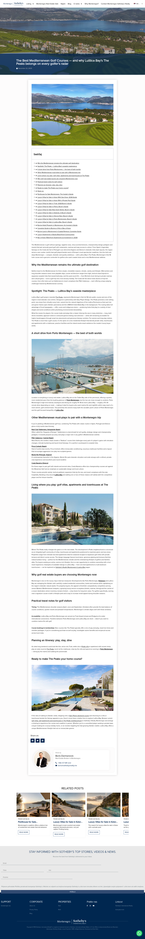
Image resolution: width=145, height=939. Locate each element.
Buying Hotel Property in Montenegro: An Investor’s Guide (57, 225)
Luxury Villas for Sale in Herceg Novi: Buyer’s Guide (55, 216)
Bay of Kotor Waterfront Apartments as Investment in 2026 (57, 238)
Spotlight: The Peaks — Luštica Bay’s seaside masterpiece (57, 166)
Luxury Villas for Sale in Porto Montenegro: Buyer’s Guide (57, 219)
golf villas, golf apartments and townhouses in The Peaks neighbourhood (57, 721)
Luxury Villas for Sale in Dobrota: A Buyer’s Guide (54, 213)
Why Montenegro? (92, 4)
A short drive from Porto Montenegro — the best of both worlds (59, 169)
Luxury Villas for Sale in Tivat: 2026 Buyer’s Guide (54, 204)
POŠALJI (72, 892)
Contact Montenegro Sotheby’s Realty (115, 4)
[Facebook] (87, 906)
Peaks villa (85, 647)
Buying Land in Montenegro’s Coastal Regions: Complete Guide (59, 231)
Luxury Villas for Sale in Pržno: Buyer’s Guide (52, 207)
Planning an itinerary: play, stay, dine (49, 185)
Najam (63, 4)
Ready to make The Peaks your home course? (53, 188)
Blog (69, 4)
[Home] (72, 921)
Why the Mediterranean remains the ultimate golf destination (58, 163)
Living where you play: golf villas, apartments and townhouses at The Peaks (63, 176)
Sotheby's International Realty (124, 906)
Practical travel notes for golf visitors (49, 182)
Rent (59, 909)
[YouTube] (93, 906)
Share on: (40, 191)
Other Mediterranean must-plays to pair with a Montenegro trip (58, 172)
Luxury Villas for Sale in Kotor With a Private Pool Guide (56, 200)
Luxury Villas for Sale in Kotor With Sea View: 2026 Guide (57, 197)
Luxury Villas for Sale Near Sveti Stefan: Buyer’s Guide (56, 210)
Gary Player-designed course (79, 716)
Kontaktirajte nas (6, 906)
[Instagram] (90, 906)
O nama (77, 4)
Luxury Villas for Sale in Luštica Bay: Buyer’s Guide (54, 222)
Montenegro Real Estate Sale (47, 4)
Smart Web (95, 929)
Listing (28, 4)
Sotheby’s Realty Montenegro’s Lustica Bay (70, 567)
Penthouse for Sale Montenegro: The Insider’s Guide (55, 194)
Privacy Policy (34, 909)
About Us (32, 906)
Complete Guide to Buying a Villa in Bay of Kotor (54, 228)
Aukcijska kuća (119, 909)
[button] (33, 741)
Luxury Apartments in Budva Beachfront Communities (55, 235)
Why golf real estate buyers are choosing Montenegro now (57, 179)
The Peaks (59, 297)
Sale (59, 906)
